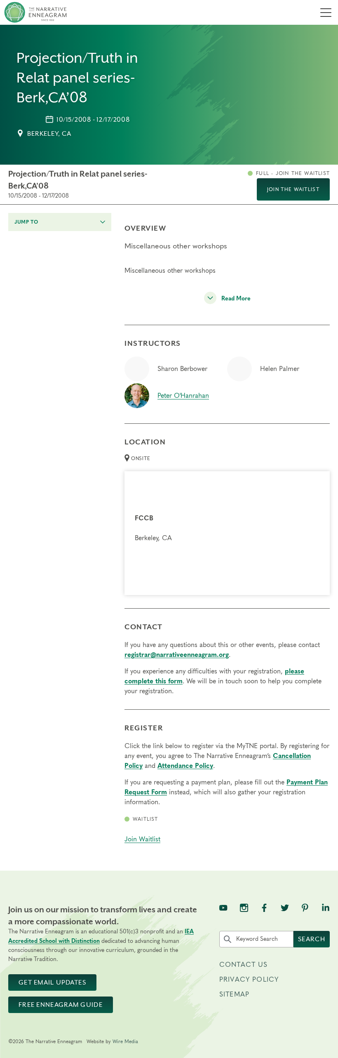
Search (311, 939)
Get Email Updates (52, 982)
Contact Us (243, 964)
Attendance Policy (185, 766)
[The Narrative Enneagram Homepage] (35, 12)
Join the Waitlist (293, 189)
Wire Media (125, 1041)
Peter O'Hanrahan (183, 395)
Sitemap (234, 994)
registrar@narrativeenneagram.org (176, 655)
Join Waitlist (142, 839)
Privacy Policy (249, 979)
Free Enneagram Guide (61, 1004)
